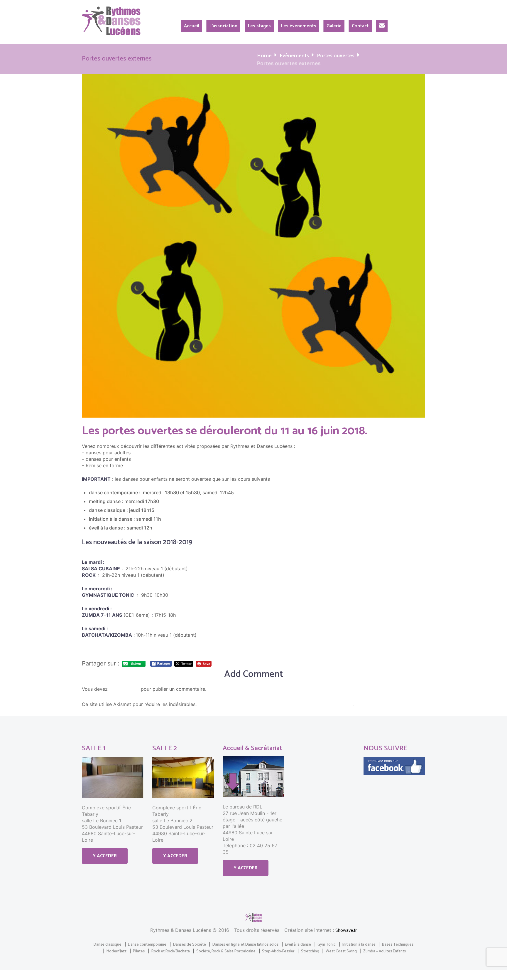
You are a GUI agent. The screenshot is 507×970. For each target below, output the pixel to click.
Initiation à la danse (359, 944)
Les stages (259, 26)
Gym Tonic (326, 944)
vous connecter (124, 689)
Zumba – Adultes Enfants (384, 951)
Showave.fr (346, 930)
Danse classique (107, 944)
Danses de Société (189, 944)
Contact (360, 26)
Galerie (334, 26)
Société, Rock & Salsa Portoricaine (226, 951)
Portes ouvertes (335, 56)
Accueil (191, 26)
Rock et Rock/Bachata (170, 951)
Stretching (310, 951)
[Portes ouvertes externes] (253, 246)
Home (264, 56)
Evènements (294, 56)
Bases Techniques (397, 944)
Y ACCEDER (105, 856)
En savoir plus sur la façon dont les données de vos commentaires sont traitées (275, 705)
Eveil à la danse (298, 944)
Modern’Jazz (116, 951)
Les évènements (298, 26)
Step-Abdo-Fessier (278, 951)
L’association (223, 26)
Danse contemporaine (147, 944)
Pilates (139, 951)
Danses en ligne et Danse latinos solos (245, 944)
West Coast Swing (341, 951)
